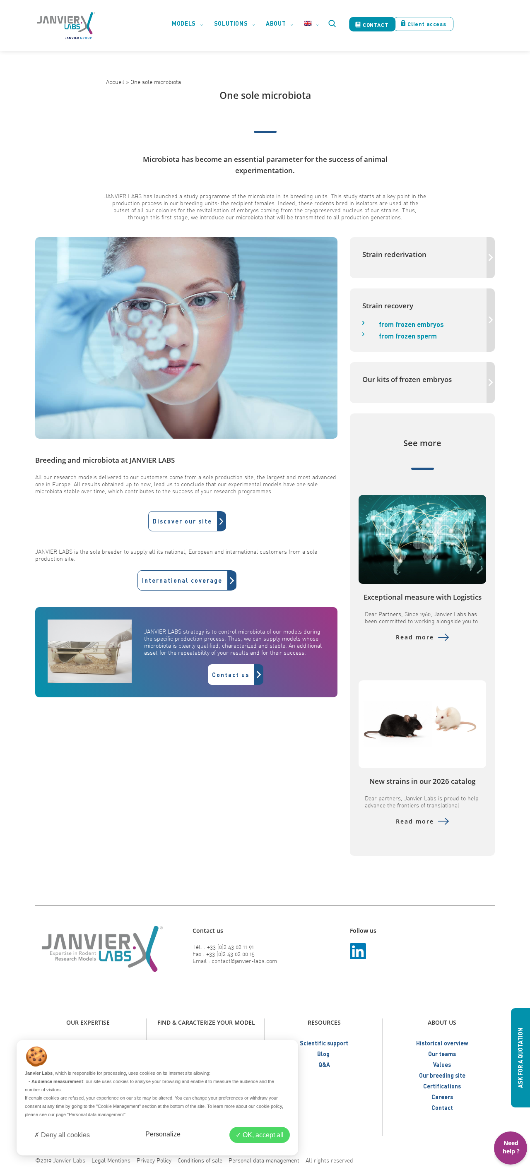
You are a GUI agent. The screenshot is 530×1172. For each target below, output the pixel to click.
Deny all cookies (64, 1134)
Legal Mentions (111, 1160)
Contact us (230, 674)
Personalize (163, 1134)
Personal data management (264, 1160)
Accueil (115, 81)
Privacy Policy (154, 1160)
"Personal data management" (96, 1114)
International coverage (182, 580)
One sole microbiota (155, 81)
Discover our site (182, 521)
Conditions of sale (200, 1160)
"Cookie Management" (118, 1106)
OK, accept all (262, 1134)
